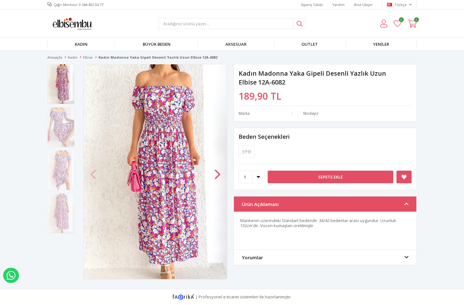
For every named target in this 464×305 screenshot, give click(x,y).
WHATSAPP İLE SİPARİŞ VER (11, 275)
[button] (217, 171)
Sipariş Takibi (312, 4)
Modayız (310, 113)
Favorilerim (401, 21)
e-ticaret (231, 296)
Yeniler (381, 44)
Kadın (81, 44)
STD (246, 151)
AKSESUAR (236, 44)
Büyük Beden (156, 44)
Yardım (338, 4)
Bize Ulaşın (363, 4)
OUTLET (309, 44)
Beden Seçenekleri (264, 136)
